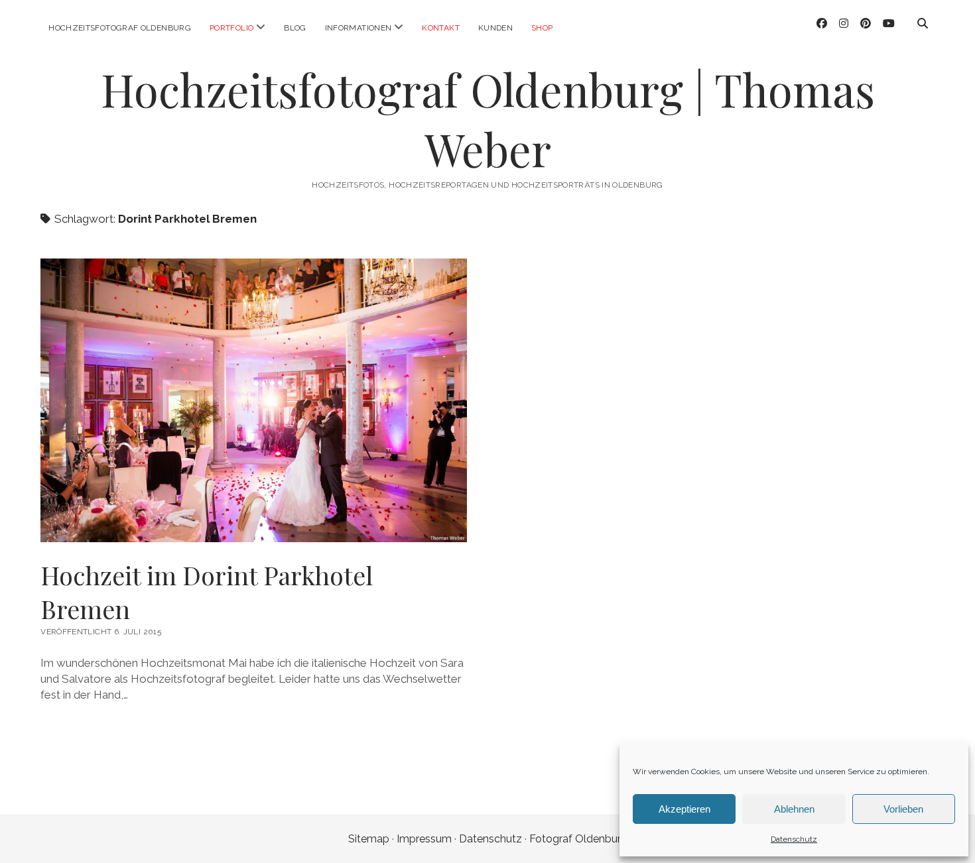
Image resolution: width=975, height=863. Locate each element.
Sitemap (368, 839)
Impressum (424, 839)
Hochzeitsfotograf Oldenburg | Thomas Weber (488, 119)
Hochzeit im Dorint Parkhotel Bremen (206, 592)
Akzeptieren (684, 809)
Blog (295, 27)
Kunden (495, 27)
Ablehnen (794, 809)
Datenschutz (794, 839)
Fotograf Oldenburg (578, 839)
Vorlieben (903, 809)
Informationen (358, 27)
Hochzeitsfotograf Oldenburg (119, 27)
